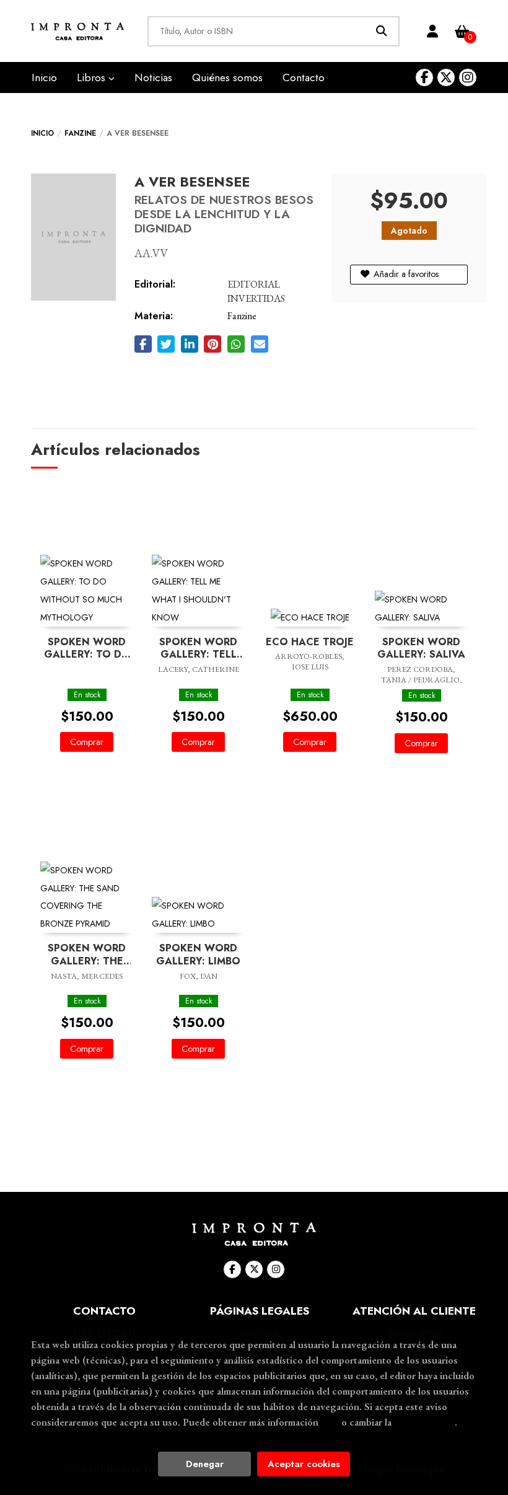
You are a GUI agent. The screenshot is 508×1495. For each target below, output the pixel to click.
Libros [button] (92, 77)
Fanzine (80, 133)
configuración (424, 1422)
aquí (330, 1422)
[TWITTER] (446, 77)
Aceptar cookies (304, 1464)
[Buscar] (381, 31)
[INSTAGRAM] (467, 77)
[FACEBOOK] (424, 77)
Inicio (42, 133)
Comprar (86, 742)
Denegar (205, 1464)
